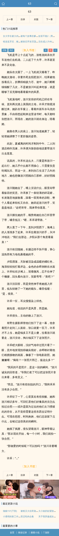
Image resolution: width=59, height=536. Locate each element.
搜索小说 (35, 532)
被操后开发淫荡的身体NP (33, 41)
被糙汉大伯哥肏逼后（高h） (34, 510)
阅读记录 (22, 532)
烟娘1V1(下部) (10, 510)
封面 (36, 19)
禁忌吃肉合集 (27, 516)
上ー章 (9, 19)
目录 (23, 19)
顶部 (47, 532)
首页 (12, 532)
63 (29, 3)
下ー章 (49, 19)
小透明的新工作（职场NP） (16, 516)
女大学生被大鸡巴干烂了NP (16, 35)
